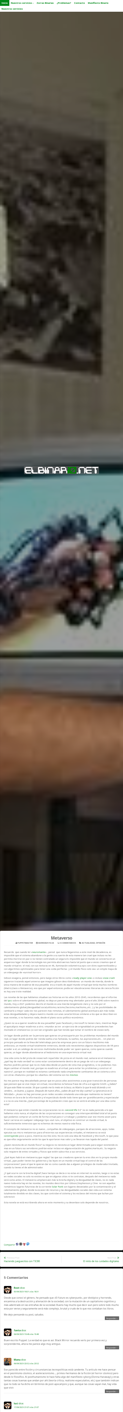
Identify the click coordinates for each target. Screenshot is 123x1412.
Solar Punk (58, 1186)
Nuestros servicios (21, 2)
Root (17, 1287)
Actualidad (88, 942)
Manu (17, 1359)
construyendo (11, 1135)
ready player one (82, 977)
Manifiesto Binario (98, 2)
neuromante (38, 952)
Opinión (100, 942)
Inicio (5, 2)
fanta (17, 1330)
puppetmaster (25, 942)
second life (71, 1109)
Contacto (79, 2)
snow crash (109, 977)
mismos (74, 1074)
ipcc (9, 1000)
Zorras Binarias (45, 2)
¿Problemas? (64, 2)
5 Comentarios (68, 942)
